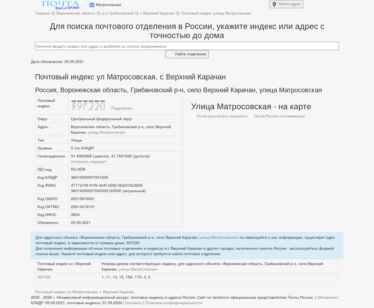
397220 (44, 277)
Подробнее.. (122, 108)
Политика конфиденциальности (173, 302)
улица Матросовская (106, 132)
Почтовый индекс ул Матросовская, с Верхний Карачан (84, 291)
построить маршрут (88, 161)
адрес (289, 3)
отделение (190, 53)
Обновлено (327, 297)
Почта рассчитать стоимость (221, 116)
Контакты (133, 302)
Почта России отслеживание (279, 116)
